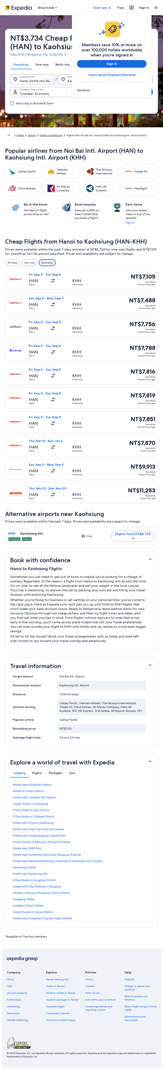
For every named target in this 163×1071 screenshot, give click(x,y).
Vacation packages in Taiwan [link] (62, 999)
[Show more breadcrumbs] (9, 135)
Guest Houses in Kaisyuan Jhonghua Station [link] (41, 842)
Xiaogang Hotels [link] (24, 899)
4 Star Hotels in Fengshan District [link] (34, 880)
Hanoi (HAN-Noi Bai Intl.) (37, 81)
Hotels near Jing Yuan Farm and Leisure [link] (38, 829)
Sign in (144, 8)
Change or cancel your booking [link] (137, 987)
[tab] (21, 64)
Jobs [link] (9, 986)
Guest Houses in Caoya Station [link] (33, 912)
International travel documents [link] (135, 1018)
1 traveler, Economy (34, 93)
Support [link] (129, 979)
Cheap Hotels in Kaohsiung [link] (30, 804)
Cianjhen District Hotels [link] (28, 905)
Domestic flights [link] (55, 1006)
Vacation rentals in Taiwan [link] (60, 993)
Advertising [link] (13, 1006)
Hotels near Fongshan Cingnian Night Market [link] (42, 918)
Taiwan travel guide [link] (57, 979)
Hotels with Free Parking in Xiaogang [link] (37, 886)
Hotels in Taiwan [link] (55, 986)
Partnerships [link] (14, 999)
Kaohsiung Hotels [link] (24, 867)
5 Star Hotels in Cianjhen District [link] (34, 816)
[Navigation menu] (156, 8)
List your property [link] (17, 993)
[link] (112, 90)
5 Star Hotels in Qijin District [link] (31, 810)
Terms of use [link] (92, 993)
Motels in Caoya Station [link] (28, 791)
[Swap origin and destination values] (56, 79)
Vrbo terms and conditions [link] (100, 999)
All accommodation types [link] (61, 1020)
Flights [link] (20, 135)
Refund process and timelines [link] (136, 998)
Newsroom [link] (13, 1013)
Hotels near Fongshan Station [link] (32, 784)
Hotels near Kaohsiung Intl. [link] (30, 874)
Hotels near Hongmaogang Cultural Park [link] (39, 835)
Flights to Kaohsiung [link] (50, 135)
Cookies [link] (89, 986)
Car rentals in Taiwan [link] (57, 1013)
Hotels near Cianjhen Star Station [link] (34, 797)
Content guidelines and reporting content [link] (98, 1008)
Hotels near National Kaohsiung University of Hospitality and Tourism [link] (58, 861)
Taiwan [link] (32, 135)
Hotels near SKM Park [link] (27, 848)
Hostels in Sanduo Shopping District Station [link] (41, 893)
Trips (120, 8)
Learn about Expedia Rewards (111, 75)
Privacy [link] (89, 979)
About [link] (10, 979)
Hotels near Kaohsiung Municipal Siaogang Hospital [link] (47, 855)
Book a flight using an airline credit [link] (141, 1008)
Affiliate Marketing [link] (17, 1020)
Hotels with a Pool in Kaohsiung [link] (33, 823)
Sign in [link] (130, 222)
